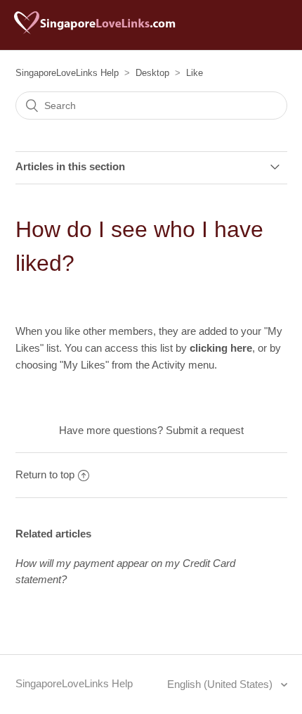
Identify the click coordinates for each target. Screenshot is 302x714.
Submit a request (205, 430)
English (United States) (221, 684)
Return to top (44, 474)
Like (194, 73)
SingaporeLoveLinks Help (67, 73)
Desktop (152, 73)
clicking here (221, 348)
